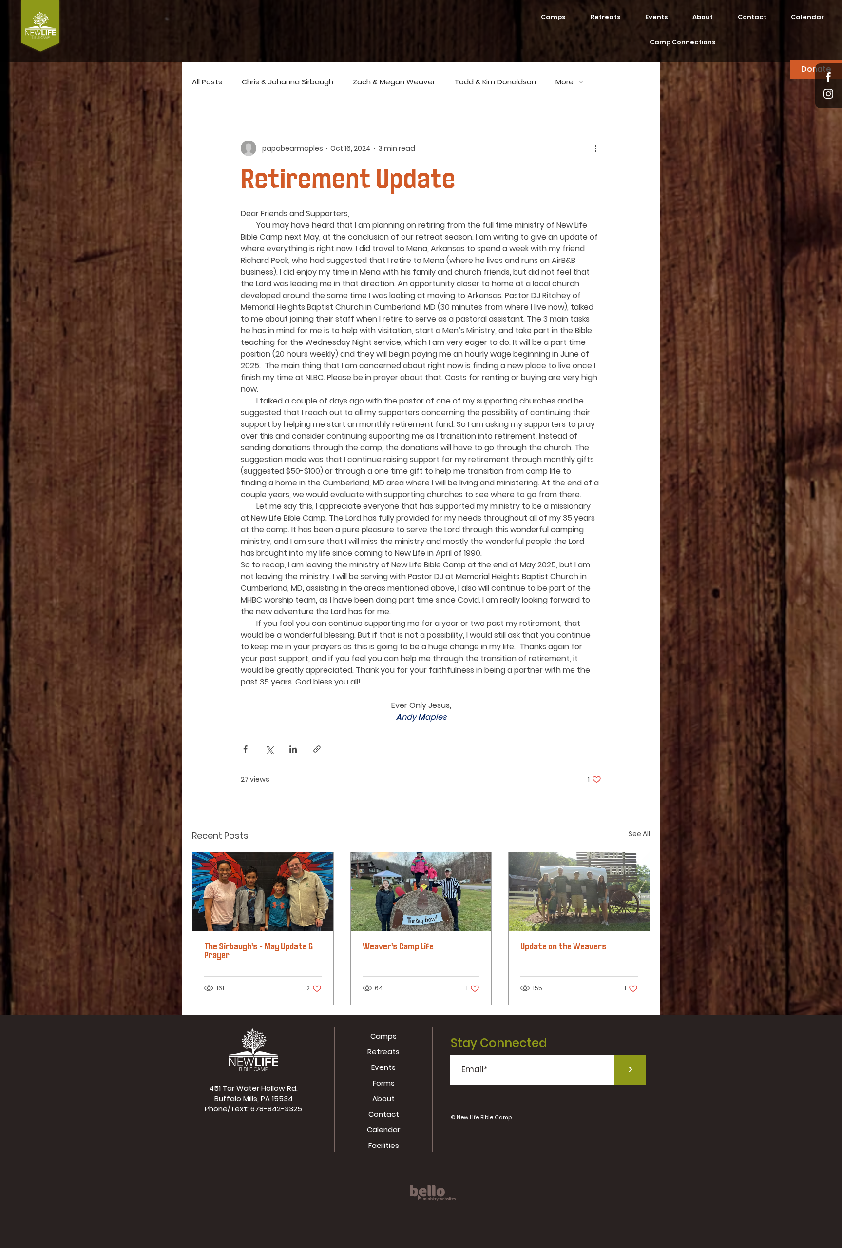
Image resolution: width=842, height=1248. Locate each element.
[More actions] (595, 148)
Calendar (383, 1130)
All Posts (207, 82)
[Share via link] (317, 749)
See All (639, 834)
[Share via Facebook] (245, 749)
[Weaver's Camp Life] (421, 891)
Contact (383, 1114)
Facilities (383, 1145)
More (564, 82)
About (383, 1098)
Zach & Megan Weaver (394, 82)
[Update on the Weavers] (579, 891)
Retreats (383, 1052)
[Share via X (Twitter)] (269, 749)
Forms (384, 1083)
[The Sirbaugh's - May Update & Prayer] (262, 891)
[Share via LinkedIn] (293, 749)
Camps (383, 1036)
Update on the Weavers (563, 947)
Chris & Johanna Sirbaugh (287, 82)
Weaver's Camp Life (398, 947)
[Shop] (828, 76)
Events (383, 1067)
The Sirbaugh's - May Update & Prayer (258, 952)
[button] (702, 17)
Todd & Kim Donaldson (495, 82)
